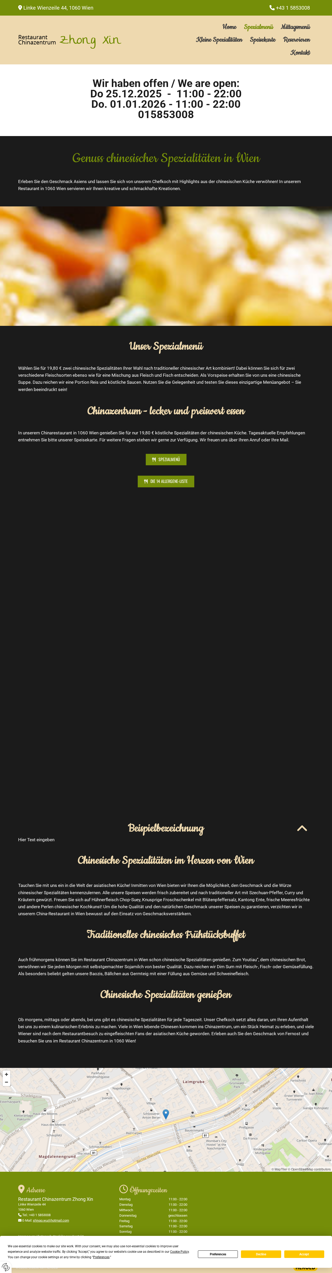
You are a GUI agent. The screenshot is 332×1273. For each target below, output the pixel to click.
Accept (304, 1254)
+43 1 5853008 (293, 8)
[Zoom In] (6, 1074)
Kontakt (300, 53)
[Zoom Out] (6, 1082)
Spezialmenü (258, 27)
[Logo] (90, 40)
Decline (261, 1254)
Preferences (218, 1254)
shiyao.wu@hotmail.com (51, 1220)
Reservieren (296, 40)
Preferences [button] (101, 1257)
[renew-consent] (6, 1267)
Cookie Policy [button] (179, 1252)
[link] (302, 828)
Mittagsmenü (295, 27)
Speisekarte (262, 40)
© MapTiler (279, 1169)
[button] (166, 459)
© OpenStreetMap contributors (309, 1169)
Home (229, 27)
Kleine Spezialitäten (219, 40)
